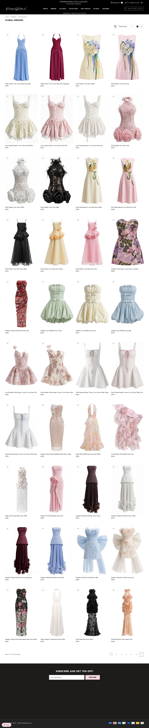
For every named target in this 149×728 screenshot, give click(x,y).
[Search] (126, 8)
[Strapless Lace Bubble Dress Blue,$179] (127, 303)
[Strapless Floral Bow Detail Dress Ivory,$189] (127, 550)
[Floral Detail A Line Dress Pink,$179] (127, 56)
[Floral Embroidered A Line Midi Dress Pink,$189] (127, 180)
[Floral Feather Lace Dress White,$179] (21, 180)
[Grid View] (137, 26)
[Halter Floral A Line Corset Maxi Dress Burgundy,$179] (57, 56)
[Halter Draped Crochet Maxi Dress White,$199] (57, 612)
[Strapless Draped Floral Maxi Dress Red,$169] (21, 303)
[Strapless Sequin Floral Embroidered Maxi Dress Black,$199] (21, 612)
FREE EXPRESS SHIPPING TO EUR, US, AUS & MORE (73, 1)
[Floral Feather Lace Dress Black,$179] (57, 180)
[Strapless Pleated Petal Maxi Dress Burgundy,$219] (21, 550)
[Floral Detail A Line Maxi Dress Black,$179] (21, 242)
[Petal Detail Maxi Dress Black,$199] (92, 612)
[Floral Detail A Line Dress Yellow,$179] (92, 56)
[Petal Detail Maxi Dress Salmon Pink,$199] (127, 612)
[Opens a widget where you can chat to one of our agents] (6, 725)
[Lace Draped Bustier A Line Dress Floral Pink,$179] (57, 118)
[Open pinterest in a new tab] (126, 701)
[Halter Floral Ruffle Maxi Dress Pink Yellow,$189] (92, 427)
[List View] (142, 26)
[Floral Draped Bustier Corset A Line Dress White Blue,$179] (21, 427)
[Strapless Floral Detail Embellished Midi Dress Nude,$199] (57, 427)
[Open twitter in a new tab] (119, 701)
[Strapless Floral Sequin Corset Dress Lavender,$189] (127, 242)
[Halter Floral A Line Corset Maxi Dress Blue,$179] (21, 56)
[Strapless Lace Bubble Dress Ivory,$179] (92, 303)
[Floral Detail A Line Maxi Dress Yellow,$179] (57, 242)
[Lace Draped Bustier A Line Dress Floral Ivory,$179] (92, 118)
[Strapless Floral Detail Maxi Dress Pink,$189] (57, 489)
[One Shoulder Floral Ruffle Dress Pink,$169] (127, 427)
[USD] (142, 3)
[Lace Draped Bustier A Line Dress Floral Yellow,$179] (21, 118)
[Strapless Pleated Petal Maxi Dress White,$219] (127, 489)
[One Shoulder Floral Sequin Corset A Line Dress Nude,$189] (57, 365)
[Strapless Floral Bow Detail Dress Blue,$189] (92, 550)
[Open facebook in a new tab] (122, 701)
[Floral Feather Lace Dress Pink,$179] (127, 118)
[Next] (141, 654)
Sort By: (115, 26)
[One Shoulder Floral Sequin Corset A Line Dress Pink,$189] (21, 365)
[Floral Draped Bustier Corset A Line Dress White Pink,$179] (127, 365)
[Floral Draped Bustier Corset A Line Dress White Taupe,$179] (92, 365)
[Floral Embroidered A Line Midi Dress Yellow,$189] (92, 180)
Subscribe (92, 677)
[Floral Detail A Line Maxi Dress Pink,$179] (92, 242)
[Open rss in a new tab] (130, 701)
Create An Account (134, 3)
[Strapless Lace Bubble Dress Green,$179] (57, 303)
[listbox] (125, 26)
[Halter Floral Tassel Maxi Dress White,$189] (21, 489)
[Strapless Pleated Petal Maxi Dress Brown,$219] (92, 489)
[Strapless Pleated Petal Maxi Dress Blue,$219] (57, 550)
